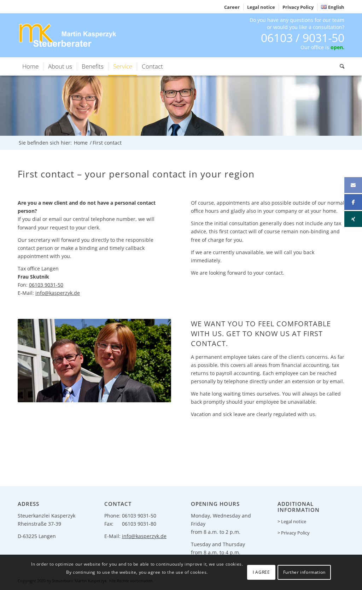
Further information (304, 572)
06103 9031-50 (46, 284)
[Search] (339, 66)
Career (232, 7)
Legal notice (261, 7)
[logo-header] (68, 35)
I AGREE (261, 572)
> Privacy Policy (294, 533)
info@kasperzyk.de (57, 293)
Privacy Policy (298, 7)
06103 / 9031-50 (302, 37)
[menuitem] (232, 7)
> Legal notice (292, 521)
